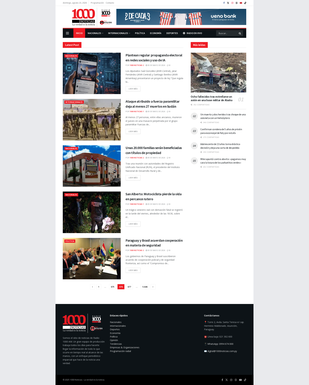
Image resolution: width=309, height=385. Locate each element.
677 (129, 286)
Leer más (134, 88)
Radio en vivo (194, 33)
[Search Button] (240, 33)
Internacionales (118, 33)
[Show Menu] (67, 33)
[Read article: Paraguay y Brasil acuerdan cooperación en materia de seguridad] (92, 258)
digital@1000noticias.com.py (222, 351)
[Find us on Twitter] (228, 3)
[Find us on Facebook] (224, 3)
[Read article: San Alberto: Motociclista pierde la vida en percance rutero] (92, 212)
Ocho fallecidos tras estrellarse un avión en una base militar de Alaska (211, 98)
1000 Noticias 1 (137, 111)
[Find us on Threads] (237, 3)
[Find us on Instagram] (232, 3)
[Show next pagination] (153, 286)
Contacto (110, 2)
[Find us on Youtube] (241, 3)
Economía (155, 33)
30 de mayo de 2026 (156, 65)
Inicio (79, 33)
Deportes (172, 33)
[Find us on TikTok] (245, 3)
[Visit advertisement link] (181, 17)
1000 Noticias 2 (137, 65)
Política (140, 33)
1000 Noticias (76, 379)
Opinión (114, 340)
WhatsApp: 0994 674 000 (220, 343)
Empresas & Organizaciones (124, 347)
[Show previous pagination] (92, 286)
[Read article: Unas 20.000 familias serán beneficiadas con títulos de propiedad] (92, 166)
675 (112, 286)
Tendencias (116, 343)
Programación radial (120, 351)
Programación (97, 2)
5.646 (144, 286)
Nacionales (94, 33)
